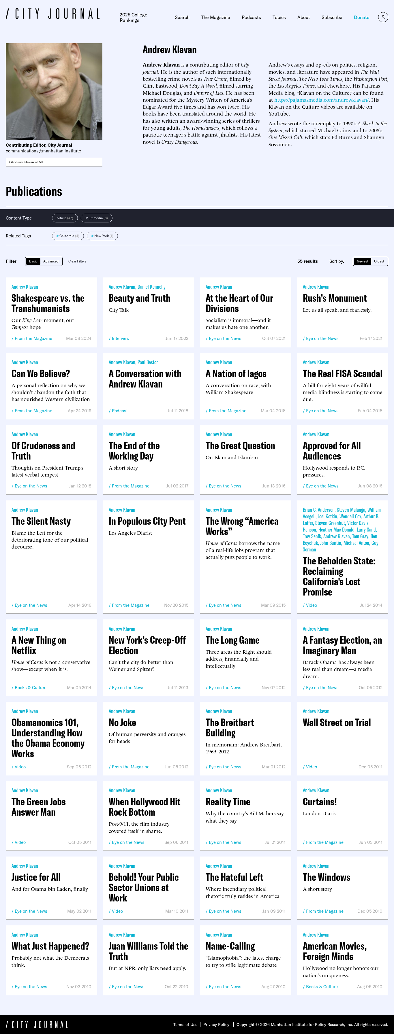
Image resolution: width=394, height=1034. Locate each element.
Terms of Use (185, 1024)
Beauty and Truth (139, 298)
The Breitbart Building (230, 727)
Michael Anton (356, 542)
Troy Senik (312, 536)
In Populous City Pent (147, 521)
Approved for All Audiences (332, 450)
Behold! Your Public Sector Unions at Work (144, 887)
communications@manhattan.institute (43, 150)
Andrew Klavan (25, 286)
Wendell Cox (350, 516)
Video (311, 605)
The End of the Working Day (134, 450)
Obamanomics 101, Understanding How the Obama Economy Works (48, 738)
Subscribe (332, 17)
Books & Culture (30, 687)
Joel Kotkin (327, 516)
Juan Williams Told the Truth (148, 951)
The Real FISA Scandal (342, 373)
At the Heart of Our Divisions (239, 303)
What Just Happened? (50, 946)
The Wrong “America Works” (242, 526)
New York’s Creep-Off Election (147, 645)
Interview (121, 338)
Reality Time (228, 801)
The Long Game (233, 640)
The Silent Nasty (41, 521)
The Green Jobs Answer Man (39, 806)
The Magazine (215, 17)
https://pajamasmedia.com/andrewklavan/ (321, 99)
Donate (361, 17)
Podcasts (251, 17)
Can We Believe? (41, 373)
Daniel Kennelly (152, 286)
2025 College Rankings (133, 17)
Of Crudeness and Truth (43, 450)
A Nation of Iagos (236, 373)
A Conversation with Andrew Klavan (145, 378)
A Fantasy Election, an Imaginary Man (342, 645)
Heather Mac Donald (336, 529)
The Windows (326, 877)
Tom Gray (360, 536)
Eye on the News (225, 338)
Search (182, 17)
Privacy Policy (216, 1024)
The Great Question (240, 445)
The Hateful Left (234, 877)
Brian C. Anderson (319, 509)
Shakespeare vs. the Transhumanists (48, 303)
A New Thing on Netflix (39, 645)
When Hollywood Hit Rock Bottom (145, 806)
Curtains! (320, 801)
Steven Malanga (351, 509)
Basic (33, 261)
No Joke (122, 722)
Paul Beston (148, 362)
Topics (279, 17)
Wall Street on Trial (337, 722)
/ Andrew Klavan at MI (26, 162)
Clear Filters (77, 261)
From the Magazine (33, 338)
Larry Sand (366, 529)
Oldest (379, 261)
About (303, 17)
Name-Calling (230, 946)
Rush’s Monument (335, 298)
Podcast (120, 410)
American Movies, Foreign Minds (335, 951)
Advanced (51, 261)
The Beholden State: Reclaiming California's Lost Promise (339, 576)
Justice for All (36, 877)
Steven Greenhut (330, 522)
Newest (362, 261)
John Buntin (330, 542)
